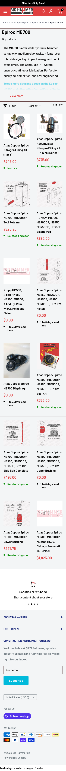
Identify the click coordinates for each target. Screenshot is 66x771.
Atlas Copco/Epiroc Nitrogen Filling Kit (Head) (16, 149)
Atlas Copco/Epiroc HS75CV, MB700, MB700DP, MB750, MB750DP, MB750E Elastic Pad (49, 222)
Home (5, 22)
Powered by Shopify (15, 757)
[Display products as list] (60, 105)
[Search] (43, 11)
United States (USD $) (17, 697)
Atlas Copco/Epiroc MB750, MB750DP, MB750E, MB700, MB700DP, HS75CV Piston (49, 299)
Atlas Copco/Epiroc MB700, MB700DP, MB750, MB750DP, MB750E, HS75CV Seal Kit (49, 384)
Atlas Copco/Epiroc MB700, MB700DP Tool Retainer (16, 217)
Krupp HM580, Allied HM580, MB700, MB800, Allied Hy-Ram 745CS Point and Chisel (14, 301)
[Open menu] (5, 11)
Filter (12, 105)
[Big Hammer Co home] (22, 11)
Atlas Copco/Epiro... (20, 22)
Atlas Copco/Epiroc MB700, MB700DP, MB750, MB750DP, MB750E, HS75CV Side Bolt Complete (16, 461)
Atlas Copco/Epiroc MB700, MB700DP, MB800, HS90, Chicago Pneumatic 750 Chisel (49, 541)
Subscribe (16, 680)
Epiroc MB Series (39, 22)
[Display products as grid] (55, 105)
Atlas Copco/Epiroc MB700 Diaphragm (16, 386)
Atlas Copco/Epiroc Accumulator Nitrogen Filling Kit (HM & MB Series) (49, 145)
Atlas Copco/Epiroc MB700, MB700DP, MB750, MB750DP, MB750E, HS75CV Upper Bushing (49, 461)
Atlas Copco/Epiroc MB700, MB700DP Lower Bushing (16, 536)
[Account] (51, 11)
